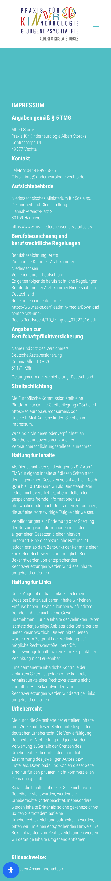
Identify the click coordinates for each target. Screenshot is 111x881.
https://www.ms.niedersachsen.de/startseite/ (52, 226)
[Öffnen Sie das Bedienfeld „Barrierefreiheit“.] (11, 870)
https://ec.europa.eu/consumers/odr (44, 411)
